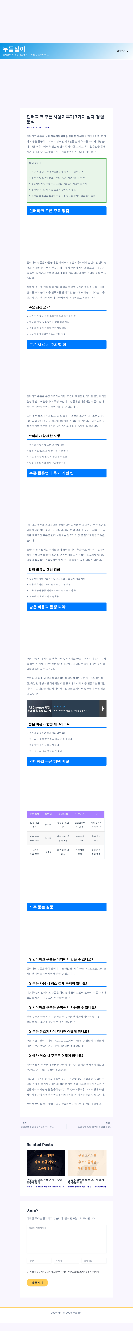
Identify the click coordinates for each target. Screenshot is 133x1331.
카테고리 (121, 51)
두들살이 (14, 48)
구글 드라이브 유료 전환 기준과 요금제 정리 (44, 1181)
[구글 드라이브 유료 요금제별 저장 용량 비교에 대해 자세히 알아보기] (87, 1162)
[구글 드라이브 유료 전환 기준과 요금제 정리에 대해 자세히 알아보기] (46, 1162)
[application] (127, 51)
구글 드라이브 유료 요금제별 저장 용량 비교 (86, 1181)
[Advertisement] (66, 25)
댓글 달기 (30, 1186)
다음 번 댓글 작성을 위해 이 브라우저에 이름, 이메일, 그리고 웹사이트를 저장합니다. (64, 1272)
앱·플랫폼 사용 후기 (44, 1186)
